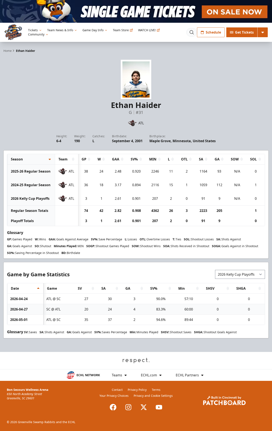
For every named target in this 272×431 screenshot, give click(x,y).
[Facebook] (113, 407)
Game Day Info (92, 30)
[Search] (191, 32)
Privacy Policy (137, 390)
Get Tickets (244, 32)
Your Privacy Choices (114, 396)
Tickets (33, 30)
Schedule (213, 32)
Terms (156, 390)
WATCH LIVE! (147, 30)
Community (36, 34)
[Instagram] (128, 407)
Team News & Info (60, 30)
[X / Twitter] (144, 407)
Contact (117, 390)
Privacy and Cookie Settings (153, 396)
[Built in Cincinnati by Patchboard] (224, 400)
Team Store (121, 30)
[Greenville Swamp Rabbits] (13, 32)
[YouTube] (159, 407)
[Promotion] (136, 11)
